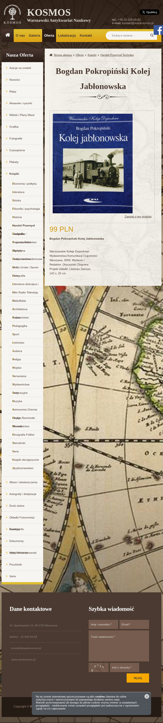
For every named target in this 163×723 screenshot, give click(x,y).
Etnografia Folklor (23, 434)
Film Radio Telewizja (25, 292)
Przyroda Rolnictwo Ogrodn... (24, 243)
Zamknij (147, 696)
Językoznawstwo (22, 468)
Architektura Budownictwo (20, 310)
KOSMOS (59, 16)
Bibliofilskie (19, 300)
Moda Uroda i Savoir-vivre (25, 268)
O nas (20, 35)
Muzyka (17, 401)
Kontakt (86, 35)
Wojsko (16, 367)
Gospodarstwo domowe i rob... (27, 260)
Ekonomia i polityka (24, 183)
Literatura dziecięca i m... (25, 285)
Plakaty (13, 162)
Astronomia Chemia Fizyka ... (24, 411)
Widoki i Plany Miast (21, 115)
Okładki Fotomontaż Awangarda (22, 519)
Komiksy (14, 529)
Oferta (49, 35)
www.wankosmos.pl (23, 659)
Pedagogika (19, 325)
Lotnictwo (18, 342)
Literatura (18, 192)
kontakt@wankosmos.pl (137, 23)
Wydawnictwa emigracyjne (20, 386)
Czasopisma (17, 150)
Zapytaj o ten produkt (138, 216)
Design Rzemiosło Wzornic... (23, 419)
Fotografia (18, 275)
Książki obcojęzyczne (25, 459)
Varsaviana (19, 376)
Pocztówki (15, 564)
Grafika (13, 126)
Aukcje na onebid (20, 68)
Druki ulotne (16, 505)
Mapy (12, 91)
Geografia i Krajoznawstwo (21, 235)
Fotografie (15, 138)
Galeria (34, 35)
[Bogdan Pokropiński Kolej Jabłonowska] (93, 163)
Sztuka (16, 200)
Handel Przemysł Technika (23, 227)
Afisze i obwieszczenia (23, 482)
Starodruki (18, 443)
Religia (16, 359)
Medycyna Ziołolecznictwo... (23, 252)
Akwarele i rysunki (20, 103)
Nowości (14, 79)
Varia (15, 451)
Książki (14, 173)
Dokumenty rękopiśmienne (18, 543)
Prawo (16, 317)
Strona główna (63, 55)
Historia (17, 217)
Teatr (15, 392)
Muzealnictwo (20, 426)
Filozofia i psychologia (26, 208)
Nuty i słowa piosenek (23, 552)
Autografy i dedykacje (22, 494)
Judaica (17, 351)
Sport (15, 334)
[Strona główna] (51, 55)
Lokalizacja (67, 35)
